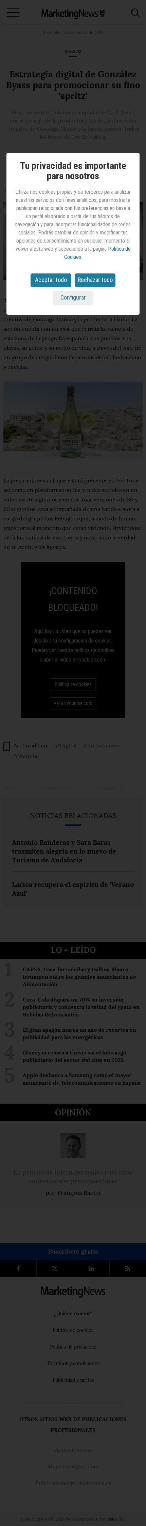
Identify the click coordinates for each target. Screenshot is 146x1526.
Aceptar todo (51, 279)
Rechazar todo (95, 279)
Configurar (73, 297)
